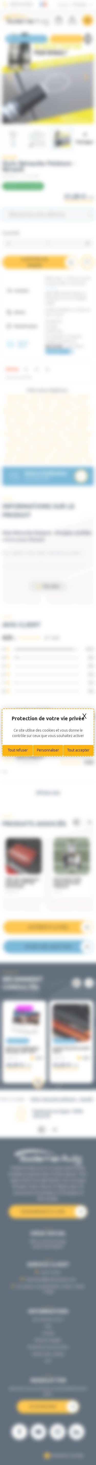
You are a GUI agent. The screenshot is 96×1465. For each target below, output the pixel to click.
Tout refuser (18, 750)
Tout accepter (78, 750)
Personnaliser (48, 750)
